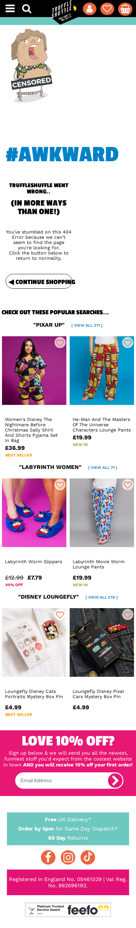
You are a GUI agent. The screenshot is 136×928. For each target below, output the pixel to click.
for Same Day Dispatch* (68, 829)
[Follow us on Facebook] (48, 857)
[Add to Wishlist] (60, 342)
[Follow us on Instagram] (68, 857)
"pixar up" (68, 324)
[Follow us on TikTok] (88, 857)
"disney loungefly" (68, 596)
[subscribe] (115, 780)
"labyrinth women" (68, 467)
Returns (68, 838)
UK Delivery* (68, 819)
